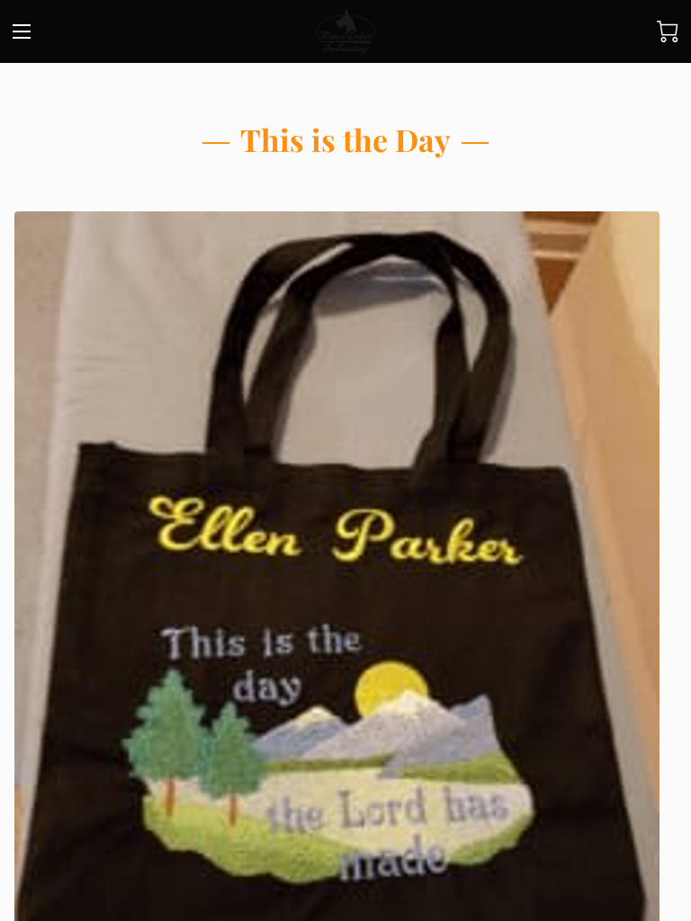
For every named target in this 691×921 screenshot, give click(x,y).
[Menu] (22, 31)
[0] (667, 31)
